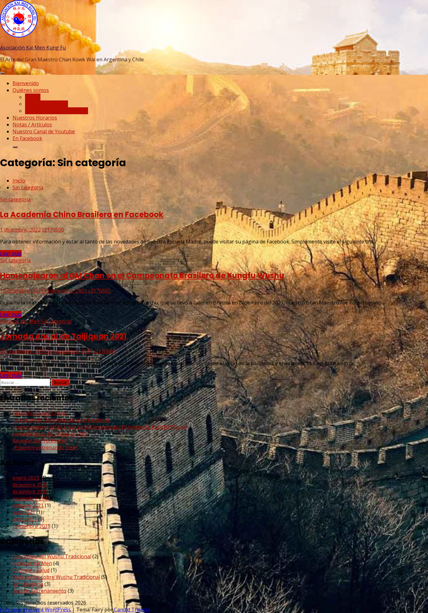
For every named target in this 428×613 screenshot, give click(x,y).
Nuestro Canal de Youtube (44, 131)
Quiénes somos (31, 90)
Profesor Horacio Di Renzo (56, 110)
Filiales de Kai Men (46, 103)
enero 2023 (26, 477)
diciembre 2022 (30, 484)
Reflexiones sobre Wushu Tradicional (56, 577)
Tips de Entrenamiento (39, 590)
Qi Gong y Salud (31, 570)
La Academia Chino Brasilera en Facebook (81, 214)
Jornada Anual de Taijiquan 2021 (63, 336)
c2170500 (53, 229)
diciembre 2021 (30, 491)
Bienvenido (26, 83)
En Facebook (27, 138)
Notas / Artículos (32, 124)
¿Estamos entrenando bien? (45, 447)
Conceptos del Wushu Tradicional (52, 556)
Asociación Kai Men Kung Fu (33, 47)
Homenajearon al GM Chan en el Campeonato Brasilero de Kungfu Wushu (142, 275)
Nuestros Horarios (35, 117)
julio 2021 (24, 512)
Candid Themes (132, 609)
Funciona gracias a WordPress (36, 609)
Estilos (32, 97)
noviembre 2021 (31, 498)
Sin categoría (15, 199)
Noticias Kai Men (19, 321)
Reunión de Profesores (40, 440)
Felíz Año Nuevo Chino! (39, 413)
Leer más (11, 253)
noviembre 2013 (31, 526)
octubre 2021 (28, 505)
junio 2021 (25, 519)
